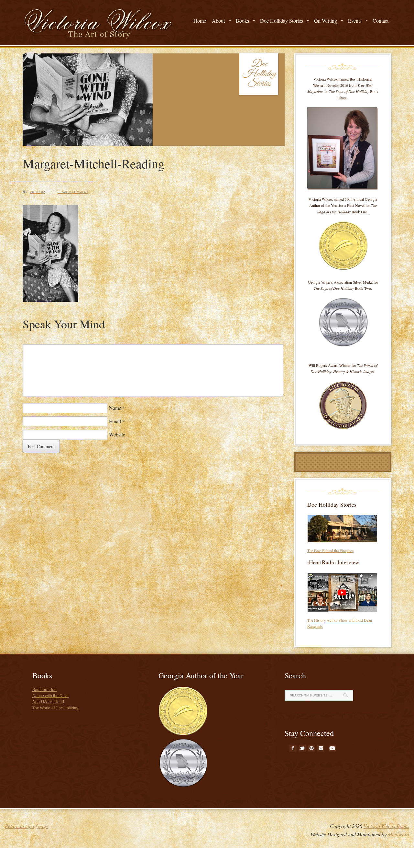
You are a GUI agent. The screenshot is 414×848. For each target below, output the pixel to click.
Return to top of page (26, 825)
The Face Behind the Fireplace (330, 550)
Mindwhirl (398, 834)
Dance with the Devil (50, 696)
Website (117, 434)
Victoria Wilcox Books (386, 825)
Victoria (37, 192)
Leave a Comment (73, 192)
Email (115, 421)
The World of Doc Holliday (55, 708)
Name (115, 407)
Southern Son (44, 689)
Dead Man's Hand (48, 702)
